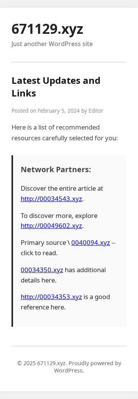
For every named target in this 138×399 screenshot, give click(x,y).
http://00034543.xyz (51, 198)
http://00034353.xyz (51, 296)
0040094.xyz (90, 242)
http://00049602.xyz (51, 225)
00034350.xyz (42, 269)
